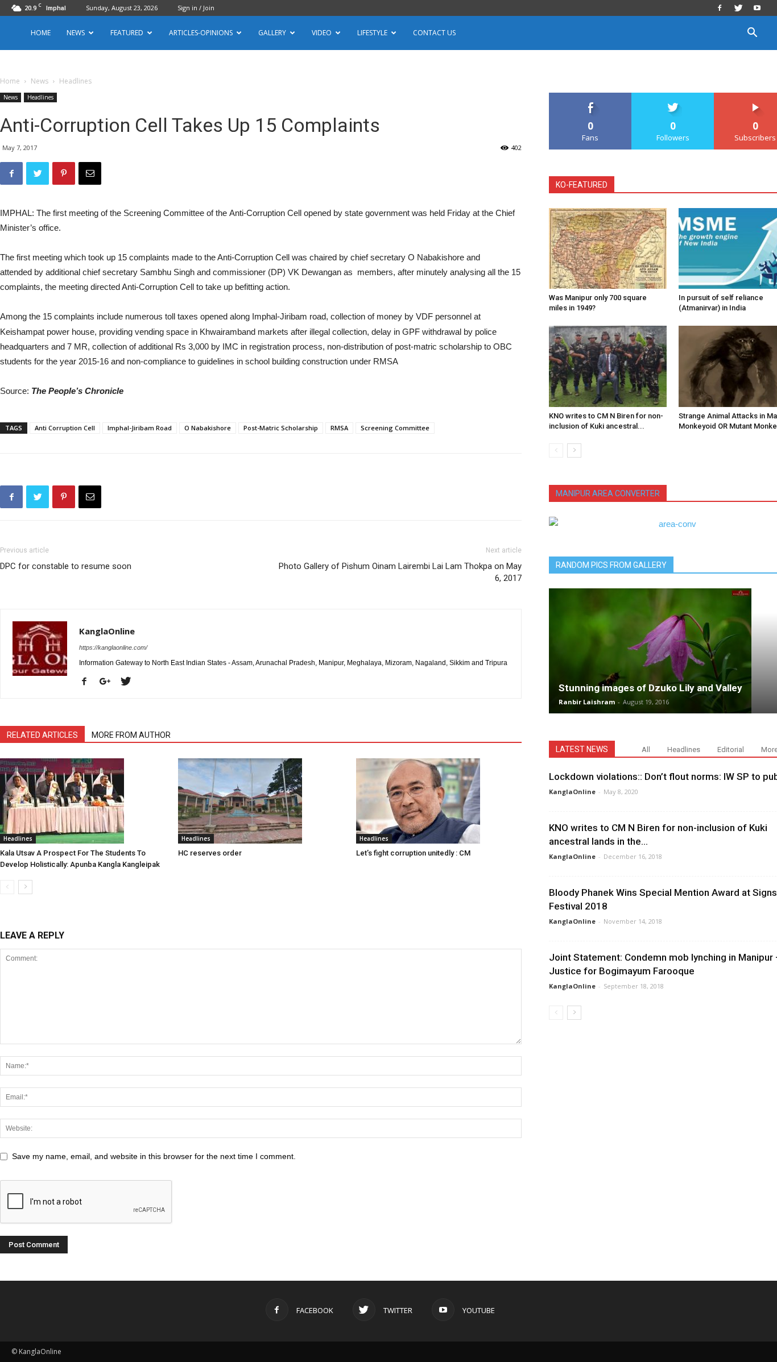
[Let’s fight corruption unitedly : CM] (439, 801)
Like (590, 97)
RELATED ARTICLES (42, 735)
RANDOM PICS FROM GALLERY (611, 565)
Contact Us (434, 33)
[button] (752, 33)
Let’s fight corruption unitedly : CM (413, 853)
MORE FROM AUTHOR (131, 735)
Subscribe (755, 97)
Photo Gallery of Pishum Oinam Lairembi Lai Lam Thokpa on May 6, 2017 (400, 572)
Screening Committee (395, 427)
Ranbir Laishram (587, 701)
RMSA (339, 427)
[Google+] (109, 682)
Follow (673, 97)
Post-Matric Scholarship (280, 427)
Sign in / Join (195, 7)
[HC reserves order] (261, 801)
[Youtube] (757, 8)
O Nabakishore (207, 427)
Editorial (730, 749)
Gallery (272, 33)
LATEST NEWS (582, 749)
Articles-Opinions (201, 33)
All (646, 749)
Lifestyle (372, 33)
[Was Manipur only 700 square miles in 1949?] (608, 248)
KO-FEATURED (581, 184)
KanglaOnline (107, 631)
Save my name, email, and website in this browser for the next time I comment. (154, 1156)
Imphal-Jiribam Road (140, 427)
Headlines (40, 97)
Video (322, 33)
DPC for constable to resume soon (65, 566)
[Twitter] (738, 8)
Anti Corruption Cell (65, 427)
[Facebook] (719, 8)
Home (41, 33)
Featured (126, 33)
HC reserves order (210, 853)
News (39, 81)
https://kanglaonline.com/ (113, 647)
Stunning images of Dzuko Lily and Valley (650, 688)
